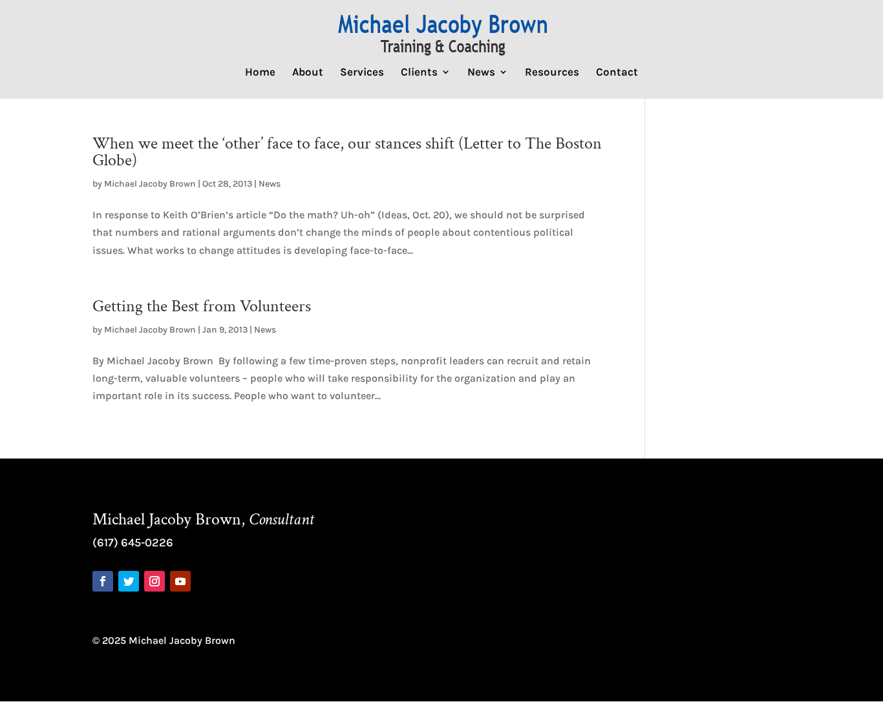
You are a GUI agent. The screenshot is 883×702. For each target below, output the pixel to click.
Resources (552, 72)
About (307, 72)
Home (260, 72)
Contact (617, 72)
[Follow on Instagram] (154, 581)
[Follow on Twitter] (128, 581)
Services (362, 72)
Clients (419, 72)
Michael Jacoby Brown (150, 183)
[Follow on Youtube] (180, 581)
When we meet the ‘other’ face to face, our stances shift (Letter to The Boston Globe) (347, 151)
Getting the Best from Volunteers (201, 306)
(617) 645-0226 (132, 542)
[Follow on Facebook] (102, 581)
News (481, 72)
